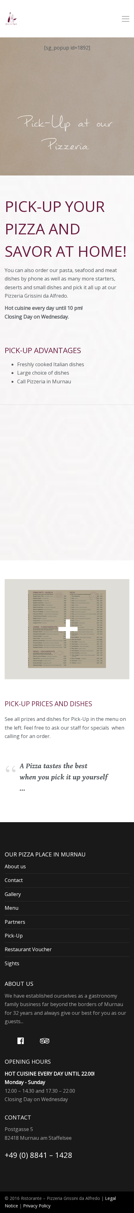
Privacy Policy (36, 1206)
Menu (11, 907)
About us (15, 866)
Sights (12, 963)
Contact (14, 880)
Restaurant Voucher (28, 949)
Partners (15, 921)
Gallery (13, 894)
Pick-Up (14, 935)
